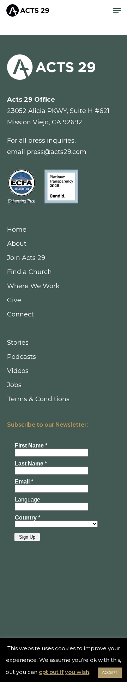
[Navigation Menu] (117, 10)
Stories (18, 342)
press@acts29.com (56, 152)
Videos (18, 371)
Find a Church (29, 272)
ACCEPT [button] (109, 672)
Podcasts (21, 357)
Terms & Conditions (38, 399)
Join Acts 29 (26, 258)
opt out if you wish (64, 672)
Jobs (14, 385)
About (16, 244)
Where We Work (33, 286)
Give (14, 300)
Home (16, 229)
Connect (20, 314)
